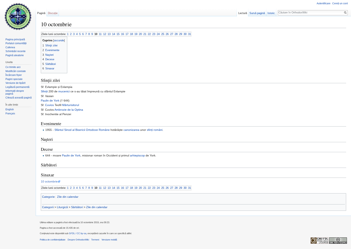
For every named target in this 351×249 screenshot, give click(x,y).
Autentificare (323, 3)
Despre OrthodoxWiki (78, 239)
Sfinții (44, 91)
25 (162, 34)
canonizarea (131, 129)
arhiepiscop (137, 155)
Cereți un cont (340, 3)
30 (185, 34)
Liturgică (62, 207)
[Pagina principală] (18, 16)
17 (127, 34)
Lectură (242, 13)
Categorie (48, 196)
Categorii (48, 207)
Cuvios (49, 105)
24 (158, 34)
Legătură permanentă (17, 87)
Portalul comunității (16, 43)
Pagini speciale (14, 79)
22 (149, 34)
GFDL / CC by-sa (77, 233)
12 (104, 34)
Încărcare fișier (13, 75)
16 (122, 34)
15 (118, 34)
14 (113, 34)
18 (131, 34)
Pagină (41, 13)
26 (167, 34)
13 (109, 34)
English (9, 109)
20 (140, 34)
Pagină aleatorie (14, 55)
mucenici (64, 91)
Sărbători (77, 207)
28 (176, 34)
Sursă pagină (257, 13)
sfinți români (154, 129)
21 (144, 34)
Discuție (52, 13)
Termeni (95, 239)
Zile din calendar (67, 196)
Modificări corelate (15, 71)
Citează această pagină (18, 97)
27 (171, 34)
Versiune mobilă (109, 239)
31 (189, 34)
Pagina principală (15, 39)
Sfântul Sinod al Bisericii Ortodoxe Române (82, 129)
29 (180, 34)
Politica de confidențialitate (52, 239)
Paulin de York (50, 100)
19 (135, 34)
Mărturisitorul (70, 105)
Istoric (271, 13)
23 (153, 34)
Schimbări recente (15, 51)
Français (10, 113)
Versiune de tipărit (15, 83)
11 (100, 34)
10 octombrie (49, 181)
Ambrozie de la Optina (68, 109)
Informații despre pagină (14, 92)
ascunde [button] (59, 40)
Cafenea (10, 47)
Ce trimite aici (13, 67)
